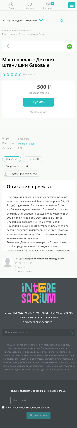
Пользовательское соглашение (38, 317)
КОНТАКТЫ (42, 312)
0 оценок (20, 267)
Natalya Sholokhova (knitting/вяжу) (43, 258)
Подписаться (38, 415)
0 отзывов (29, 74)
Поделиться (40, 112)
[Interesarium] (38, 292)
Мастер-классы (27, 143)
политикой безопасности (35, 407)
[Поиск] (62, 20)
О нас (7, 312)
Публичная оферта (61, 312)
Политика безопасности (38, 322)
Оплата (29, 312)
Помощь (18, 312)
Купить (38, 102)
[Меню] (71, 5)
